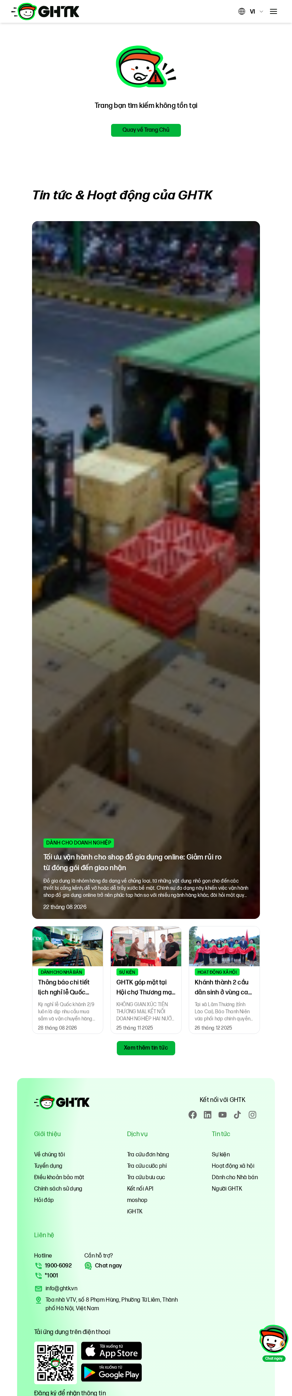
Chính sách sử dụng (58, 1189)
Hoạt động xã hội (233, 1166)
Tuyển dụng (48, 1166)
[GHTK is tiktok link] (237, 1114)
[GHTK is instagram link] (252, 1114)
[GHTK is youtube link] (222, 1114)
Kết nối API (140, 1189)
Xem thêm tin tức (146, 1048)
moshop (137, 1200)
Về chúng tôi (49, 1154)
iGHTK (135, 1211)
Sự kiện (221, 1154)
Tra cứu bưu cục (146, 1177)
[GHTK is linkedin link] (207, 1114)
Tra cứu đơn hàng (148, 1154)
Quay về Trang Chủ (146, 130)
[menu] (273, 11)
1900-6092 (58, 1265)
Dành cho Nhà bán (235, 1177)
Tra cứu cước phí (147, 1166)
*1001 (51, 1275)
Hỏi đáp (44, 1200)
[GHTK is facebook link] (192, 1114)
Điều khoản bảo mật (59, 1177)
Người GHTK (227, 1189)
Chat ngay (108, 1265)
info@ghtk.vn (61, 1288)
